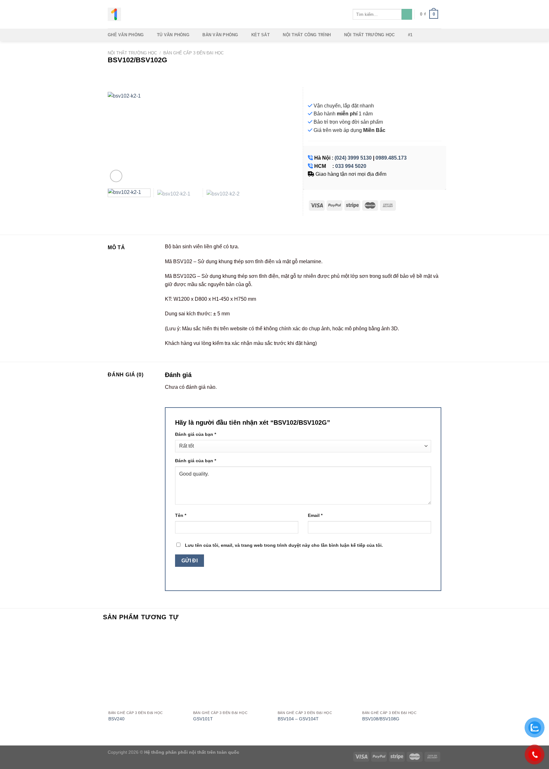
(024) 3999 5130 (353, 158)
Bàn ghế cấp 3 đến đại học (193, 53)
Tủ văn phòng (173, 34)
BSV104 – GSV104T (298, 718)
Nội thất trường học (369, 34)
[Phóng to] (116, 176)
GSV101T (203, 718)
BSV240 (116, 718)
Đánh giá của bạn (195, 434)
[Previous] (119, 137)
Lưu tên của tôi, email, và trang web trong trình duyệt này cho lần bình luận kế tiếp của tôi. (284, 545)
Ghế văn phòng (126, 34)
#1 (410, 34)
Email (315, 515)
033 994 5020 (350, 166)
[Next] (286, 137)
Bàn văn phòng (220, 34)
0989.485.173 (391, 158)
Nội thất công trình (307, 34)
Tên (180, 515)
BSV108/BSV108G (380, 718)
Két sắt (260, 34)
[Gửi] (407, 14)
